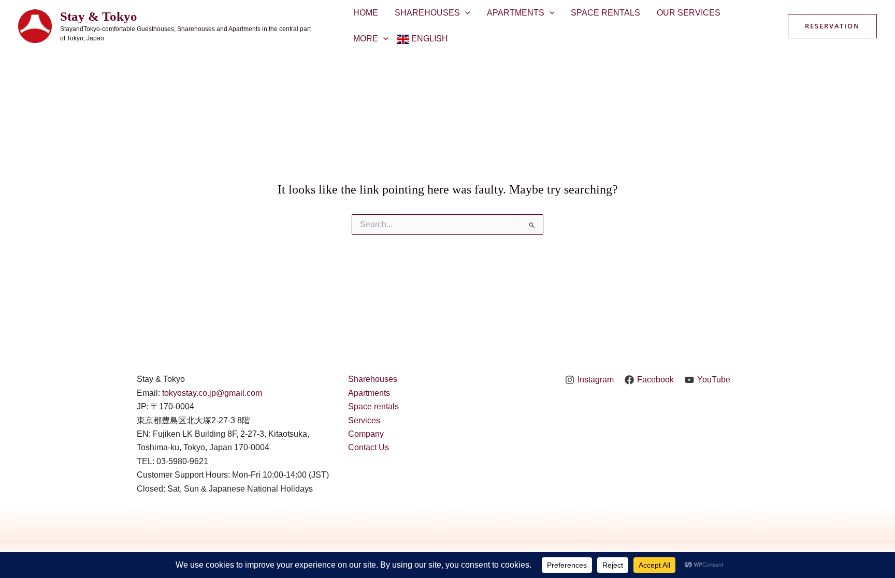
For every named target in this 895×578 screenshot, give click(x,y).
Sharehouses (427, 12)
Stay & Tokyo (98, 16)
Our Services (688, 12)
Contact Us (368, 447)
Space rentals (373, 406)
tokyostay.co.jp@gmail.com (212, 393)
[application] (465, 13)
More (365, 38)
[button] (832, 26)
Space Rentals (605, 12)
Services (364, 420)
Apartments (515, 12)
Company (366, 433)
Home (365, 12)
